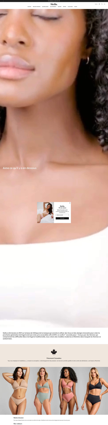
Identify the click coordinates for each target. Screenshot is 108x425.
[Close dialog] (69, 203)
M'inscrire (62, 218)
